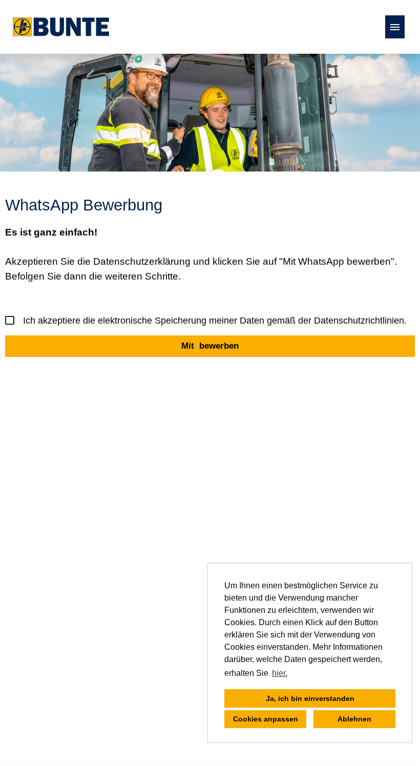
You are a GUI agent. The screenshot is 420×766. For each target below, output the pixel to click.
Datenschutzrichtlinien (359, 320)
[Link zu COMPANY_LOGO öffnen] (61, 27)
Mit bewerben (210, 346)
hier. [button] (279, 673)
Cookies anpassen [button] (265, 719)
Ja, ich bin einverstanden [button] (310, 698)
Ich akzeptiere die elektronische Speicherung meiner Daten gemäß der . (215, 320)
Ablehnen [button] (354, 719)
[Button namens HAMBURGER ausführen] (395, 26)
